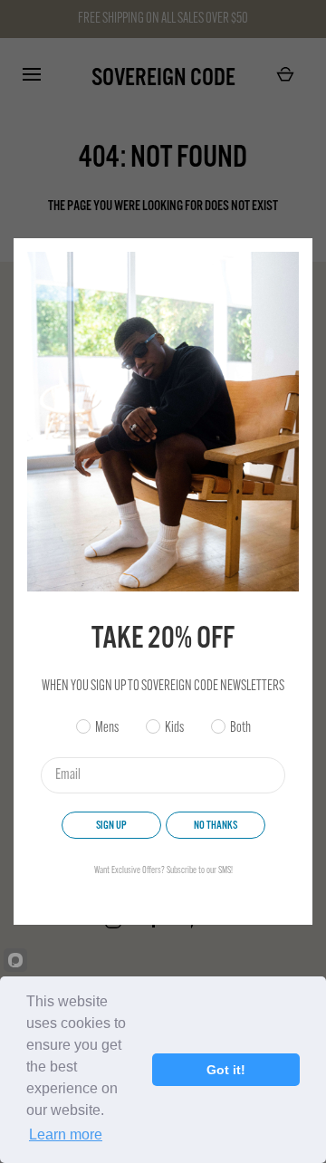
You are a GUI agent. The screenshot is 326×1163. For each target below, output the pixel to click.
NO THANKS (215, 825)
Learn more (65, 1134)
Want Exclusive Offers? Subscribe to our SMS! (163, 871)
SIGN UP (111, 825)
